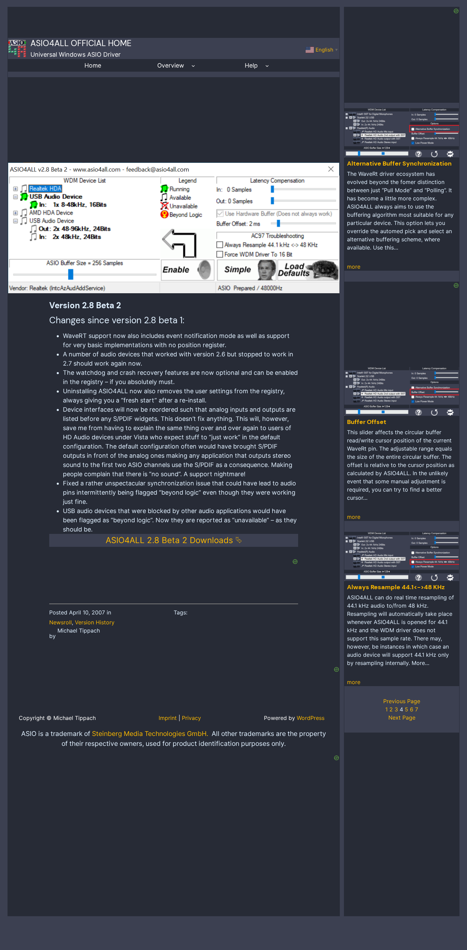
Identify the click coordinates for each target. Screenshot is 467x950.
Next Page (401, 717)
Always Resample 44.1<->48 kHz (396, 587)
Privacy (191, 717)
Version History (95, 622)
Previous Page (401, 701)
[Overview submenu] (193, 65)
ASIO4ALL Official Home (81, 43)
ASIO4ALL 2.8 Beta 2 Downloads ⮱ (174, 540)
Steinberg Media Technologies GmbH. (150, 733)
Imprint (168, 717)
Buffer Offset (366, 422)
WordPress (310, 717)
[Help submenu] (267, 65)
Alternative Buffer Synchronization (399, 163)
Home (92, 65)
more (353, 266)
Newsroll (60, 622)
